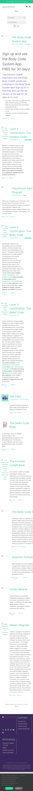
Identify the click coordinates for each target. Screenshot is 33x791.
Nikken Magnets (19, 625)
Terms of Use (22, 726)
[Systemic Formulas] (6, 559)
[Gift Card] (5, 398)
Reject (18, 788)
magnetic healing (16, 692)
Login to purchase (5, 293)
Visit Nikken (13, 695)
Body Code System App (12, 373)
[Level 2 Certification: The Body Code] (5, 231)
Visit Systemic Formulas (16, 578)
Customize (22, 775)
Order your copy (5, 450)
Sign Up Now (6, 216)
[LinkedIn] (3, 732)
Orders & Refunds (23, 729)
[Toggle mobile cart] (27, 6)
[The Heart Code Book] (5, 424)
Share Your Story (8, 750)
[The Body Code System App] (6, 39)
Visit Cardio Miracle (13, 614)
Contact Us (22, 721)
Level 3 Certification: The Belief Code (20, 308)
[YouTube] (13, 729)
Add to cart (5, 177)
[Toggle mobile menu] (30, 6)
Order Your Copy (13, 500)
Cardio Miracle (18, 589)
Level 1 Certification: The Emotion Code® (11, 365)
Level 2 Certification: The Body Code (20, 231)
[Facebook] (3, 729)
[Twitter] (5, 729)
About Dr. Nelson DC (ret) (8, 744)
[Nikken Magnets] (5, 629)
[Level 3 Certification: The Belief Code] (5, 309)
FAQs (4, 747)
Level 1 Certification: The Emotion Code (20, 132)
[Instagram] (8, 729)
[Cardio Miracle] (5, 591)
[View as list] (17, 26)
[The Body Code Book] (6, 514)
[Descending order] (24, 17)
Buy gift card (13, 412)
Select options (6, 118)
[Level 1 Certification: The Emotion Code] (5, 133)
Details (13, 118)
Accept (9, 788)
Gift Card (15, 396)
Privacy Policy (22, 724)
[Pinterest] (11, 729)
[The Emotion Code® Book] (5, 469)
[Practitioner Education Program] (6, 190)
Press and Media (8, 752)
